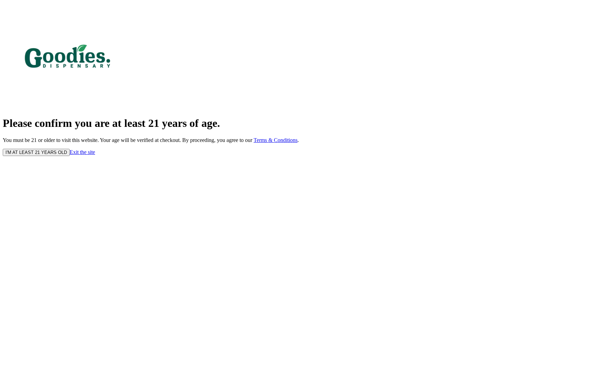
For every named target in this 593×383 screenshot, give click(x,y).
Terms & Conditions (276, 140)
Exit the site (82, 152)
